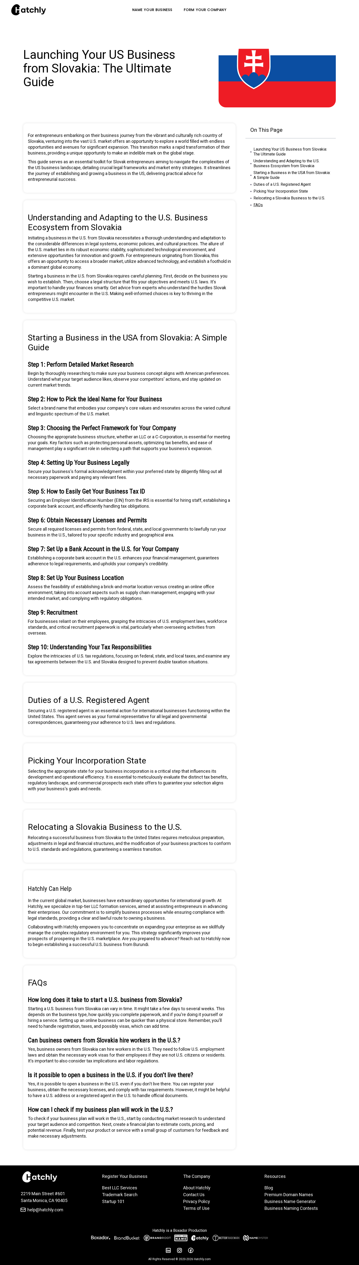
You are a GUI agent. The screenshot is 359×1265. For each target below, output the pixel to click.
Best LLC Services (119, 1187)
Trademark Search (119, 1194)
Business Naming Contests (291, 1208)
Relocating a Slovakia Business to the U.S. (289, 198)
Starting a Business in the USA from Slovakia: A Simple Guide (291, 175)
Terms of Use (196, 1208)
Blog (268, 1187)
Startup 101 (113, 1201)
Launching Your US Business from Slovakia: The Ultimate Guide (290, 151)
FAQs (258, 205)
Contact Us (194, 1194)
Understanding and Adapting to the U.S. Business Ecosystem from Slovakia (286, 163)
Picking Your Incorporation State (280, 191)
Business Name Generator (290, 1201)
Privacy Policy (196, 1201)
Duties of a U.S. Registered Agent (282, 184)
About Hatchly (197, 1187)
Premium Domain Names (288, 1194)
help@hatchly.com (45, 1209)
